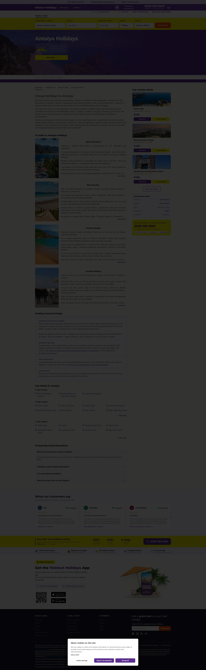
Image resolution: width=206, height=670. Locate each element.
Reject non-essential (104, 661)
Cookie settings (81, 661)
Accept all (125, 661)
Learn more (75, 655)
